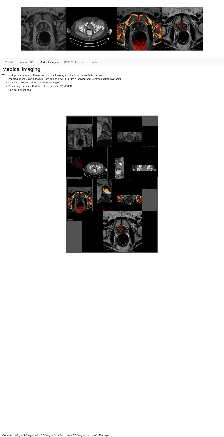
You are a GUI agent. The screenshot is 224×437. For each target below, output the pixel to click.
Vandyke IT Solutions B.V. (19, 62)
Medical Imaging (49, 62)
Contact (95, 62)
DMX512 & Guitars (74, 62)
